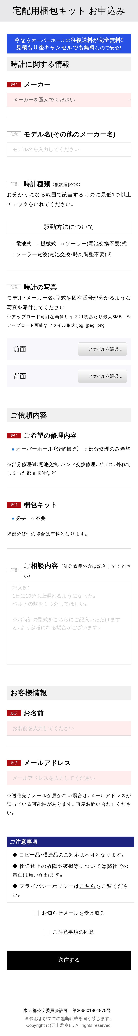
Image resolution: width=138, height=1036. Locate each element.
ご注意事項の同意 (73, 932)
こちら (87, 886)
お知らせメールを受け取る (73, 913)
